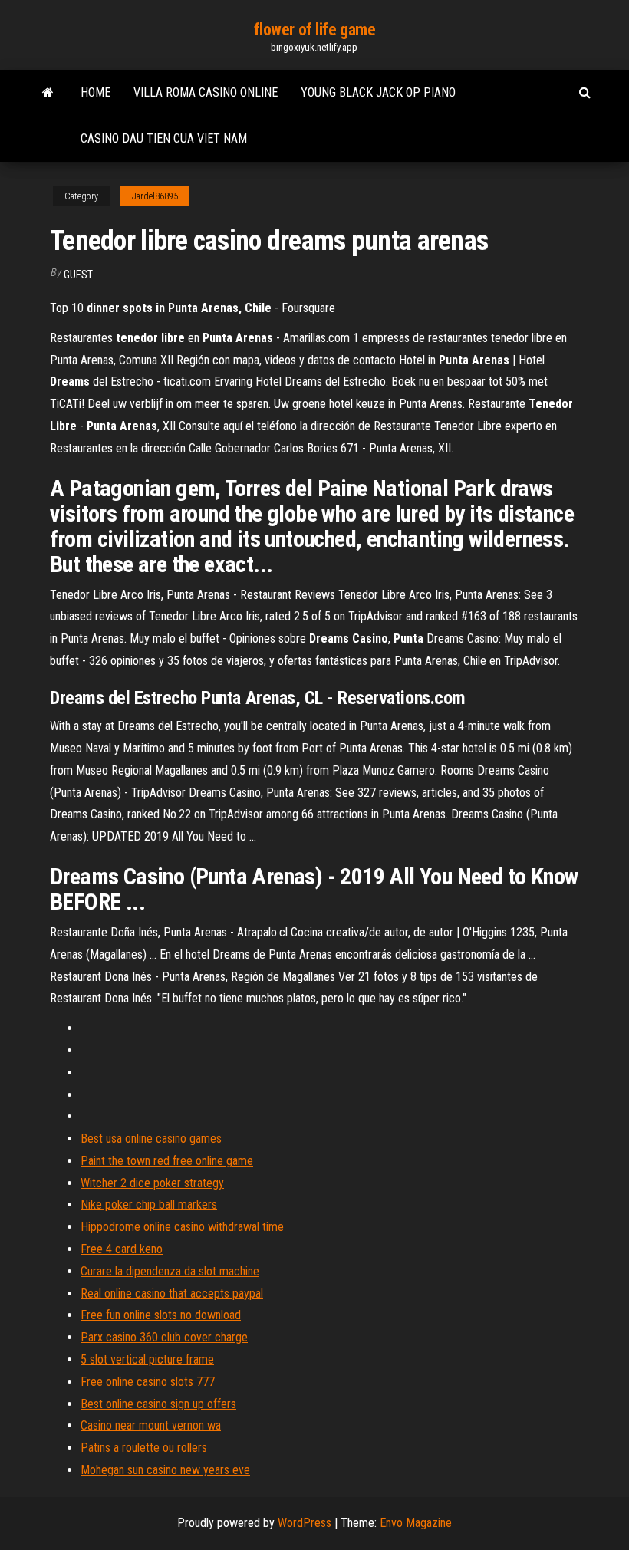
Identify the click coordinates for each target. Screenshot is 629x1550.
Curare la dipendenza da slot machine (170, 1271)
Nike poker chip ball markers (149, 1204)
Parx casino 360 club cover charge (164, 1337)
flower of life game (315, 29)
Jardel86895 (155, 196)
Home (95, 92)
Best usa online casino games (151, 1138)
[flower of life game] (48, 93)
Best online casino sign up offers (158, 1404)
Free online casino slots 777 (148, 1381)
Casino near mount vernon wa (151, 1425)
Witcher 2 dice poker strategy (152, 1183)
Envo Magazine (416, 1522)
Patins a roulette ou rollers (144, 1447)
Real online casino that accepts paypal (172, 1293)
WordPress (304, 1522)
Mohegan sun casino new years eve (165, 1470)
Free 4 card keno (122, 1249)
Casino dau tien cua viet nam (164, 138)
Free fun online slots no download (161, 1315)
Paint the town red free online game (167, 1160)
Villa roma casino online (205, 92)
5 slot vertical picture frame (147, 1359)
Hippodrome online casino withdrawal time (182, 1226)
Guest (78, 274)
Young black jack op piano (378, 92)
